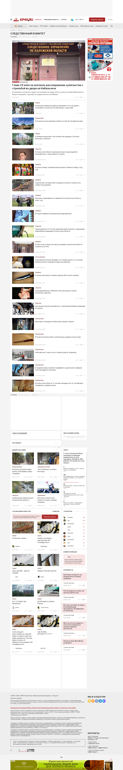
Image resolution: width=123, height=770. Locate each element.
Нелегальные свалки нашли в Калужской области (22, 499)
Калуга (39, 535)
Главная (12, 30)
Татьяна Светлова (68, 583)
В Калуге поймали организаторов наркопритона (53, 214)
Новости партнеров (54, 741)
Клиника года (73, 26)
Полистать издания (16, 698)
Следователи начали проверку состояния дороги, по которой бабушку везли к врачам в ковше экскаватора (59, 261)
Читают (56, 443)
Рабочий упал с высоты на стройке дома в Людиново (55, 352)
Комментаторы (80, 511)
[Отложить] (84, 97)
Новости (38, 19)
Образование (41, 495)
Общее (14, 535)
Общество (38, 149)
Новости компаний (19, 433)
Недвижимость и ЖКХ (44, 467)
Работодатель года (86, 26)
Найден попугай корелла (46, 571)
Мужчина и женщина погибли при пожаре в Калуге (54, 322)
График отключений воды (58, 26)
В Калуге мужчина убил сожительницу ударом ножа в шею (58, 337)
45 (33, 36)
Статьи (63, 19)
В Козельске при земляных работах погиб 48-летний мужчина (59, 121)
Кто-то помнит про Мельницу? (19, 602)
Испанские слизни (19, 538)
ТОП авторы (67, 511)
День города (33, 26)
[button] (58, 447)
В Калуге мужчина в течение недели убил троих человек (57, 275)
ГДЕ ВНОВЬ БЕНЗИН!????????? (44, 633)
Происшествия (24, 82)
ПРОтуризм (44, 26)
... (74, 561)
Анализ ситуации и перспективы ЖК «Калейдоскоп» (44, 540)
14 (26, 477)
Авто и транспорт (40, 257)
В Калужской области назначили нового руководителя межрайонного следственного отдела (56, 153)
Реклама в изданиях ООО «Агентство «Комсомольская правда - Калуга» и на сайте (43, 708)
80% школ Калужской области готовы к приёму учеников (47, 500)
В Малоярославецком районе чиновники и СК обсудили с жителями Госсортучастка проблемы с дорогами (57, 107)
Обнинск (16, 20)
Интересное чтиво (102, 26)
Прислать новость (97, 19)
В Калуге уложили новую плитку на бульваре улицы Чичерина (22, 471)
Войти (111, 19)
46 (35, 36)
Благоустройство (17, 467)
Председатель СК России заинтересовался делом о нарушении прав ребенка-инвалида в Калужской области (60, 230)
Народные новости (51, 19)
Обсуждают (16, 443)
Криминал (38, 164)
